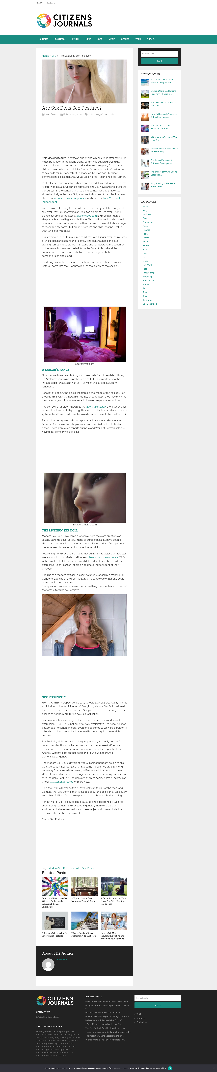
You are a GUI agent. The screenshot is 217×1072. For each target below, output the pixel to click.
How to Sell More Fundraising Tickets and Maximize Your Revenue (112, 936)
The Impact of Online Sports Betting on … (164, 173)
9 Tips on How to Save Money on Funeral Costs (83, 899)
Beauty (146, 206)
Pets (145, 269)
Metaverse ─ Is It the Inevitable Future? (160, 127)
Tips (145, 292)
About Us (39, 3)
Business (60, 39)
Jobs (99, 39)
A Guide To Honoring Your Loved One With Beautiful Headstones (113, 901)
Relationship (149, 273)
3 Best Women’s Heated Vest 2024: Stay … (164, 138)
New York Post (111, 198)
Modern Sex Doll (58, 868)
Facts (145, 226)
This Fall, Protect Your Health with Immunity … (164, 150)
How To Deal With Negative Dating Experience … (164, 115)
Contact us (51, 3)
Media (112, 39)
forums (57, 198)
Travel (151, 39)
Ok (170, 1068)
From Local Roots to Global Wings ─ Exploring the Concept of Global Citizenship (54, 902)
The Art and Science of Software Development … (162, 161)
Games (146, 238)
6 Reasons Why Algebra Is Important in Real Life (54, 934)
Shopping (147, 276)
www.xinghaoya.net (61, 781)
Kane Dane (50, 114)
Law (145, 253)
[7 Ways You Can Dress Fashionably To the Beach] (84, 921)
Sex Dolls (75, 868)
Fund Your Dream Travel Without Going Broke (162, 81)
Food (145, 234)
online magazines (76, 198)
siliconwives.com (87, 215)
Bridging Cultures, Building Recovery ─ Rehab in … (163, 92)
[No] (214, 1068)
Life (91, 114)
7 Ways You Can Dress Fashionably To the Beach (83, 934)
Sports (125, 39)
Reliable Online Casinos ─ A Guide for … (164, 104)
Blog (145, 210)
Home (45, 39)
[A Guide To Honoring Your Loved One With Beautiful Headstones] (114, 886)
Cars (145, 218)
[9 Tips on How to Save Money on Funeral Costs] (84, 886)
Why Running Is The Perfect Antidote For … (164, 185)
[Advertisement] (84, 137)
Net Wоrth (147, 265)
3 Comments (106, 114)
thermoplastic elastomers (103, 557)
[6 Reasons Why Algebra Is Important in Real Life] (55, 921)
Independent (49, 201)
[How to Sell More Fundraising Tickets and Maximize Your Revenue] (114, 921)
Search (159, 61)
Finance (146, 230)
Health (75, 39)
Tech (138, 39)
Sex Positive (89, 868)
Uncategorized (150, 304)
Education (147, 222)
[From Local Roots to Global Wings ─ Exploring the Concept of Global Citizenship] (55, 886)
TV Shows (147, 300)
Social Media (149, 280)
